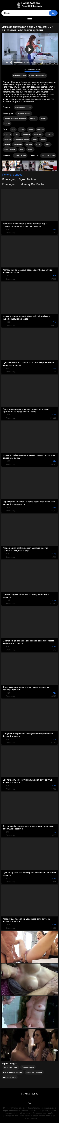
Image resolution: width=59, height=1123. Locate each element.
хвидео (40, 129)
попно (21, 129)
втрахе (7, 134)
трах (16, 134)
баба (13, 129)
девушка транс (11, 1067)
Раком (7, 123)
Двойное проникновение (15, 118)
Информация (19, 75)
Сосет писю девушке (12, 1072)
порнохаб (38, 134)
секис (47, 144)
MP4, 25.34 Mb (48, 155)
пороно (7, 139)
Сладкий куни (28, 1067)
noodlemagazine (21, 139)
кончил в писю (9, 1077)
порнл (43, 139)
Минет (43, 118)
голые (7, 144)
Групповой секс (24, 113)
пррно (38, 144)
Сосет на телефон (34, 1072)
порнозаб (18, 144)
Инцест (33, 118)
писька (29, 144)
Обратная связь (29, 1094)
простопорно (10, 149)
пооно (30, 129)
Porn (29, 1103)
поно (22, 149)
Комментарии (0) (37, 75)
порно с (49, 134)
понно (30, 149)
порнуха (26, 134)
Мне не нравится (21, 70)
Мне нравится (17, 70)
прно (35, 139)
